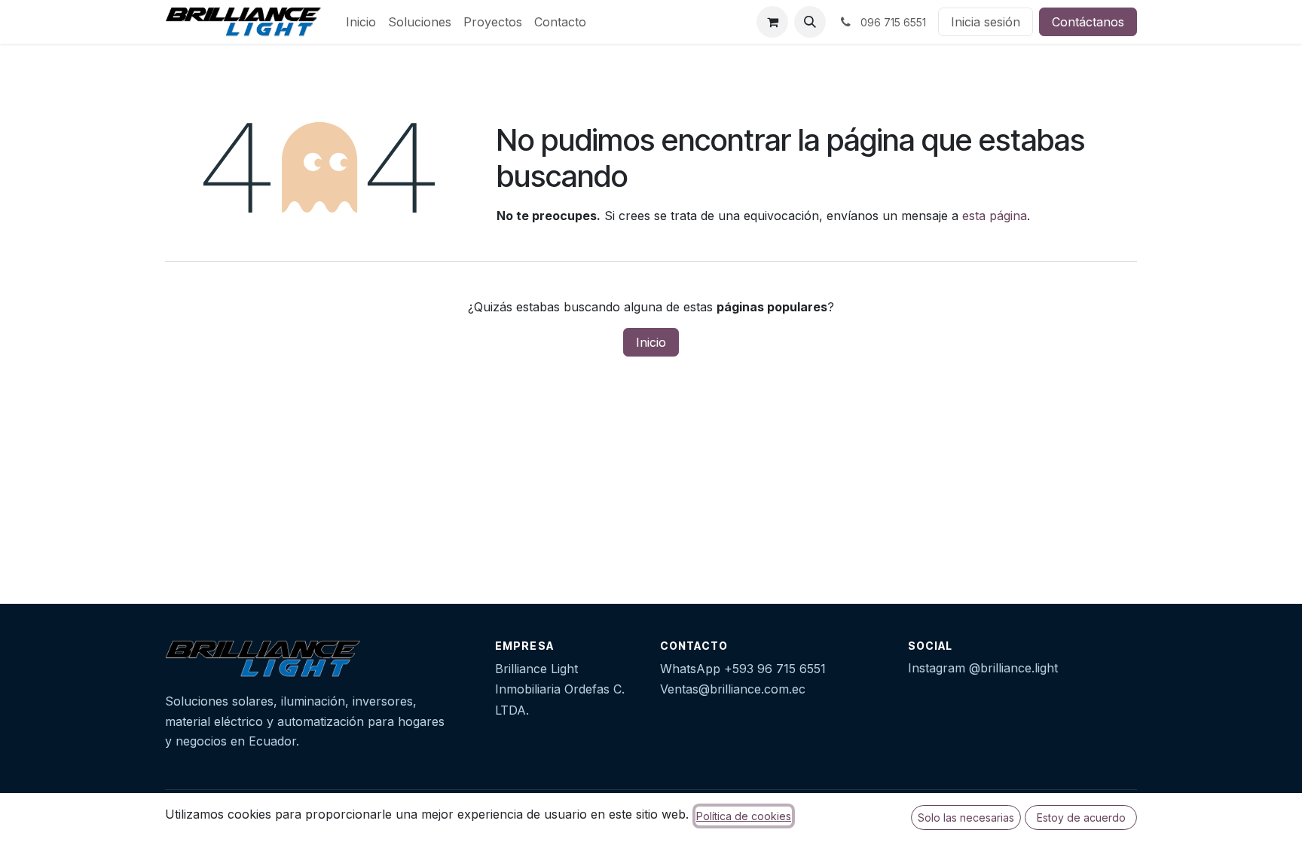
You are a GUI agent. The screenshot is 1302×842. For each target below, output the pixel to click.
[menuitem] (361, 22)
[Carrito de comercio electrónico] (772, 22)
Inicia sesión (985, 21)
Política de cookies (743, 816)
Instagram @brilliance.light (983, 667)
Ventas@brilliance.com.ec (732, 689)
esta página (994, 215)
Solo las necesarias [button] (966, 817)
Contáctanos (1088, 21)
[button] (810, 22)
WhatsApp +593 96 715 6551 (743, 668)
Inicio (651, 342)
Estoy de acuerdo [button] (1081, 817)
